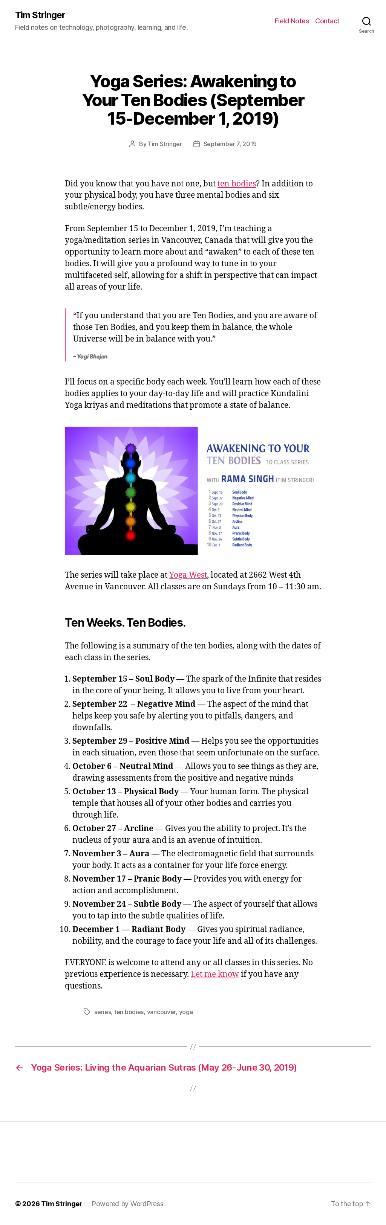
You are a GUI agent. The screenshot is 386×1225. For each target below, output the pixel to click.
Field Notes (292, 21)
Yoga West (188, 575)
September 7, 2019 (230, 144)
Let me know (215, 974)
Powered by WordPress (128, 1204)
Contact (327, 21)
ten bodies (237, 184)
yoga (186, 1012)
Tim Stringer (40, 15)
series (102, 1012)
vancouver (161, 1012)
